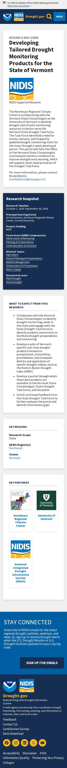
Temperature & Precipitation (22, 265)
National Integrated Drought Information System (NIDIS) (20, 572)
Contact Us (10, 724)
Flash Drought (13, 278)
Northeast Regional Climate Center (21, 521)
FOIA (43, 753)
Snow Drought (14, 282)
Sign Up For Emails (42, 663)
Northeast (16, 448)
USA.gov (8, 763)
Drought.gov (35, 16)
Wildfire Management (18, 262)
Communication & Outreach (21, 245)
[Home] (19, 16)
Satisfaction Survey (16, 729)
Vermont (14, 458)
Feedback (9, 719)
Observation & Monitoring (20, 238)
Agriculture (12, 254)
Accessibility (11, 753)
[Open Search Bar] (49, 16)
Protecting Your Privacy (48, 758)
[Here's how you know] (33, 4)
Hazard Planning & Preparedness (24, 258)
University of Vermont (46, 517)
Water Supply (13, 269)
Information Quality (16, 758)
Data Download (13, 733)
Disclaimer (30, 753)
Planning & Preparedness (20, 242)
